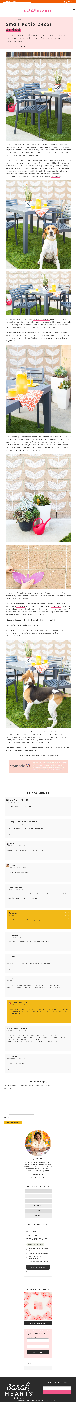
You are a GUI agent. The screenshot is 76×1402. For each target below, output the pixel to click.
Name (6, 1109)
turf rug (22, 756)
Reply (9, 812)
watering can (33, 756)
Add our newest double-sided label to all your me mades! (38, 1322)
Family (38, 1210)
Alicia (12, 865)
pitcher (44, 756)
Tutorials (38, 1196)
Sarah (14, 913)
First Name (30, 1344)
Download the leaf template (31, 620)
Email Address (32, 1337)
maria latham (15, 887)
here (10, 166)
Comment (8, 1089)
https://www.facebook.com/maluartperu (23, 898)
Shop (37, 1191)
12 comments (30, 19)
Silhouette (20, 606)
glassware (53, 756)
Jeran (12, 844)
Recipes (37, 1215)
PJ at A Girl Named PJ (18, 800)
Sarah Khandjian (19, 1002)
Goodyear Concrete (18, 1028)
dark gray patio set (41, 319)
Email (6, 1113)
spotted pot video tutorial (26, 734)
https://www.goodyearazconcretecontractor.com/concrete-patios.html (34, 1041)
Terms (64, 1382)
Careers (56, 1382)
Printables (37, 1206)
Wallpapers (38, 1201)
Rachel (8, 596)
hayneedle (55, 176)
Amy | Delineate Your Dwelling (23, 822)
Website (6, 1118)
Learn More (38, 1174)
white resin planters (58, 437)
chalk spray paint (48, 633)
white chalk (56, 606)
